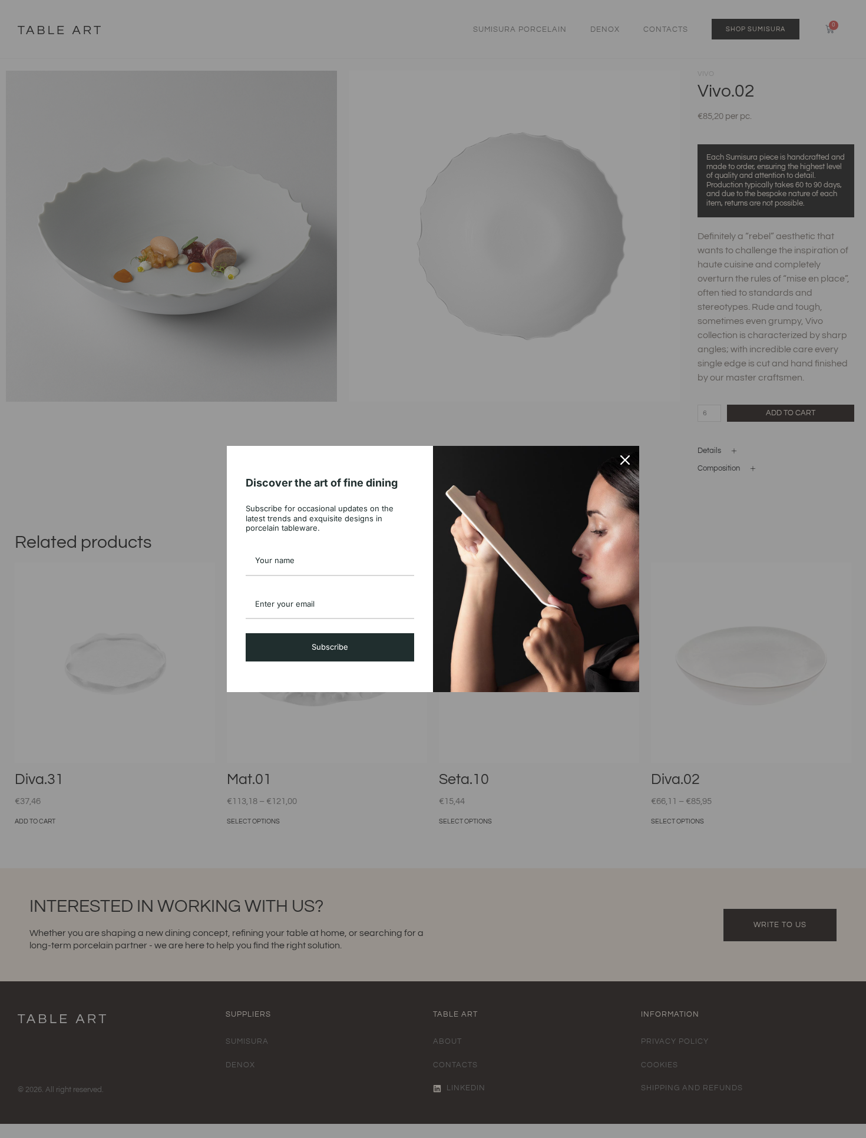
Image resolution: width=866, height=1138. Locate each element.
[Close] (625, 460)
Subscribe (330, 646)
